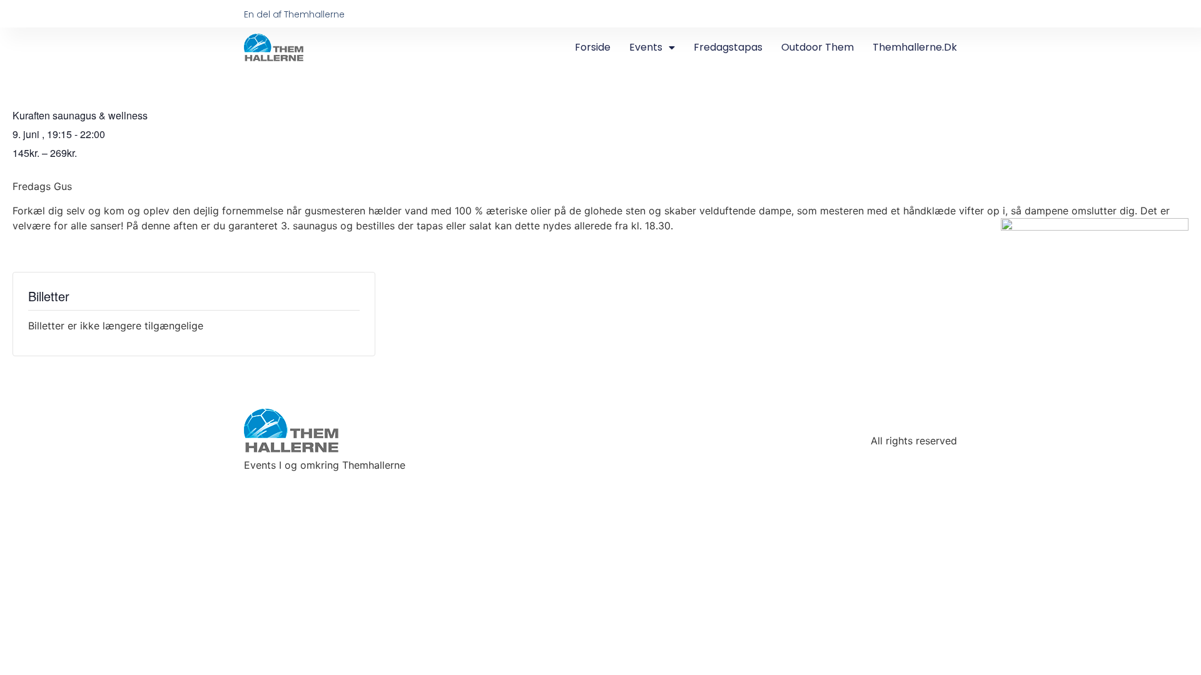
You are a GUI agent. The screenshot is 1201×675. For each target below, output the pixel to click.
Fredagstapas (728, 47)
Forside (593, 47)
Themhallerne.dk (915, 47)
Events (645, 47)
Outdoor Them (817, 47)
